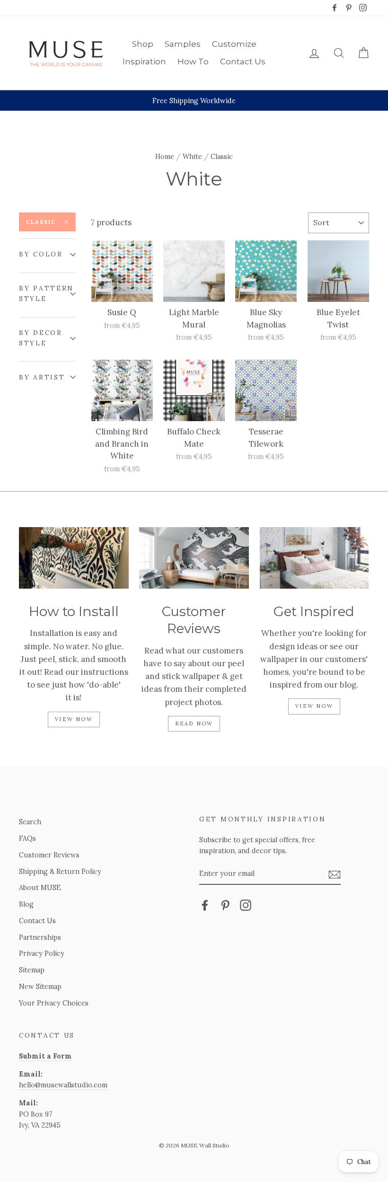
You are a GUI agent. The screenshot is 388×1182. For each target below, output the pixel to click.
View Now (74, 719)
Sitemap (31, 969)
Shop (142, 44)
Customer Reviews (49, 854)
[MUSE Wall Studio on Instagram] (245, 905)
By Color (41, 254)
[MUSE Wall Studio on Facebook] (205, 905)
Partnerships (40, 937)
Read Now (194, 723)
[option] (194, 100)
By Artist (42, 377)
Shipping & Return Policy (60, 871)
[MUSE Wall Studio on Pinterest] (225, 905)
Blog (26, 904)
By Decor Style (40, 337)
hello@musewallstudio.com (63, 1084)
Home (164, 156)
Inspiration (144, 61)
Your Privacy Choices (53, 1002)
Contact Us (242, 61)
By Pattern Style (46, 293)
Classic (41, 222)
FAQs (27, 838)
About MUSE (40, 887)
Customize (234, 44)
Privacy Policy (41, 953)
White (192, 156)
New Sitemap (40, 986)
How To (193, 61)
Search (30, 821)
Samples (183, 44)
